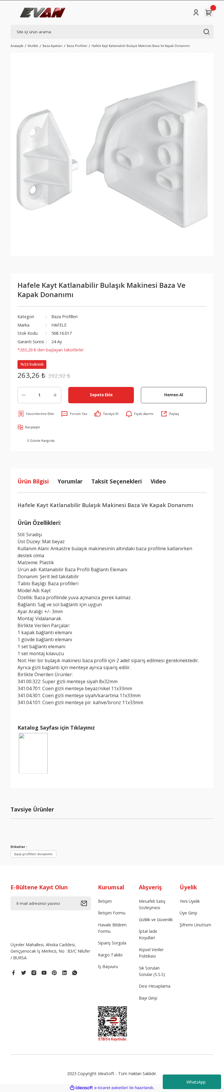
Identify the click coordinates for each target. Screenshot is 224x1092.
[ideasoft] (81, 1088)
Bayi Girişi (148, 998)
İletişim (105, 901)
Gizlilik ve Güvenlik (156, 919)
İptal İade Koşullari (148, 934)
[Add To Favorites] (36, 413)
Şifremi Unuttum (195, 925)
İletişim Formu (111, 913)
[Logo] (43, 12)
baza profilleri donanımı (33, 854)
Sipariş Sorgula (112, 943)
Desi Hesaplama (154, 986)
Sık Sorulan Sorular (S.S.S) (152, 971)
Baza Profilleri (64, 316)
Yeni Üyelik (190, 901)
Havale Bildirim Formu (112, 928)
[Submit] (85, 903)
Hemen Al (173, 394)
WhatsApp (196, 1082)
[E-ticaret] (111, 1087)
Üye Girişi (188, 913)
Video (158, 481)
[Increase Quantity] (55, 395)
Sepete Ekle (101, 394)
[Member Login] (196, 12)
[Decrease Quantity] (23, 395)
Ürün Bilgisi (33, 481)
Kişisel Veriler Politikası (151, 953)
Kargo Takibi (110, 955)
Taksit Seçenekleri (116, 481)
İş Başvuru (108, 966)
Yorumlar (70, 481)
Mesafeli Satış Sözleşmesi (152, 904)
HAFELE (58, 325)
